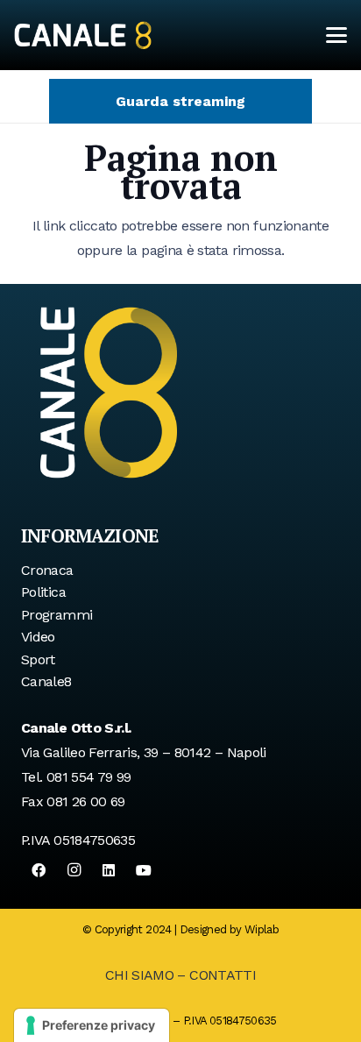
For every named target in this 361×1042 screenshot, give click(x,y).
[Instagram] (73, 870)
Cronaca (47, 570)
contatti (222, 975)
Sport (38, 659)
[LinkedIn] (108, 870)
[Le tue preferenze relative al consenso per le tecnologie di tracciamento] (91, 1025)
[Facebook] (38, 870)
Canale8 (46, 681)
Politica (43, 592)
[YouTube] (143, 870)
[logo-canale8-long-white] (83, 35)
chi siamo (139, 975)
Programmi (56, 614)
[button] (336, 35)
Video (38, 636)
